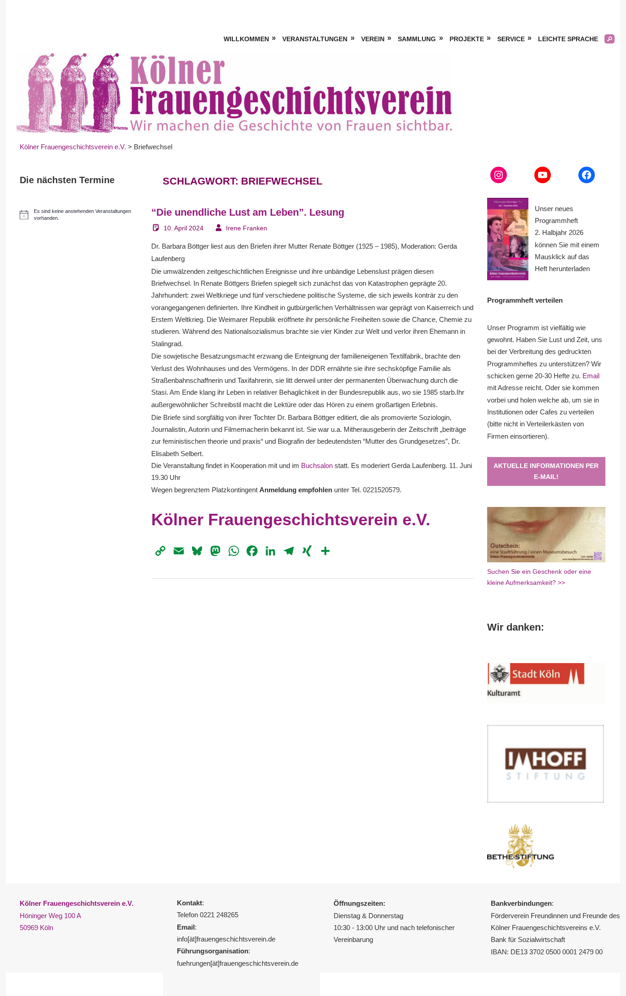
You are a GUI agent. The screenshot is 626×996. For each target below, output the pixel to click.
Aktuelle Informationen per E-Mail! (546, 471)
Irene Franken (246, 228)
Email (590, 376)
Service (511, 39)
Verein (372, 39)
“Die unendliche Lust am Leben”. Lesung (247, 212)
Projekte (467, 39)
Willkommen (246, 39)
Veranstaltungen (314, 39)
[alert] (79, 215)
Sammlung (417, 39)
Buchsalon (317, 465)
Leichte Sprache (568, 39)
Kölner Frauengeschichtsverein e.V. (290, 519)
